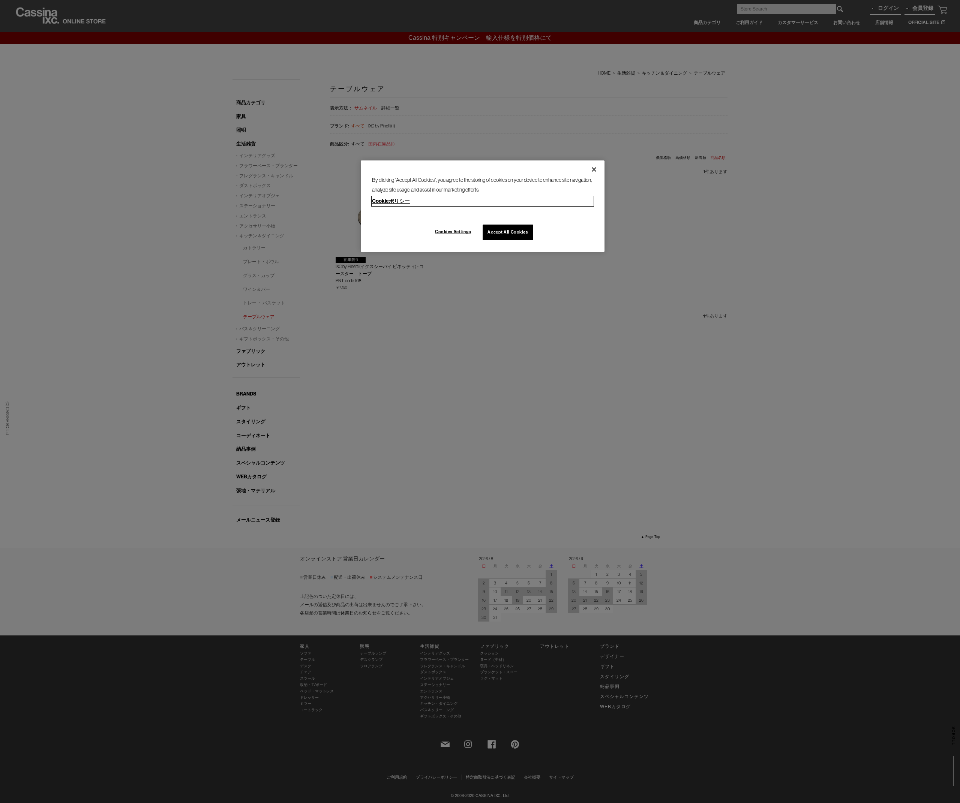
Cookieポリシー (391, 201)
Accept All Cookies (508, 232)
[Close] (594, 169)
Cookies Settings (453, 231)
